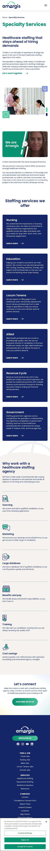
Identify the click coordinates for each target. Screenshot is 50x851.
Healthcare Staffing (25, 778)
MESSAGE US (25, 738)
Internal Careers (25, 807)
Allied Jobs (25, 763)
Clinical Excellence (25, 817)
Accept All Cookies (24, 846)
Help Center (25, 814)
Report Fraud (25, 804)
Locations (25, 811)
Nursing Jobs (25, 760)
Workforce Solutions (25, 785)
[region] (25, 834)
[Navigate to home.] (25, 730)
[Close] (46, 821)
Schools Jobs (25, 770)
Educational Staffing (25, 782)
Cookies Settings (25, 833)
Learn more (12, 243)
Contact (25, 797)
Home (4, 17)
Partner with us (25, 701)
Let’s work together (12, 73)
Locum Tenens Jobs (25, 766)
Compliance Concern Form (25, 800)
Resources (25, 789)
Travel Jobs (25, 756)
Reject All (25, 840)
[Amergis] (11, 5)
